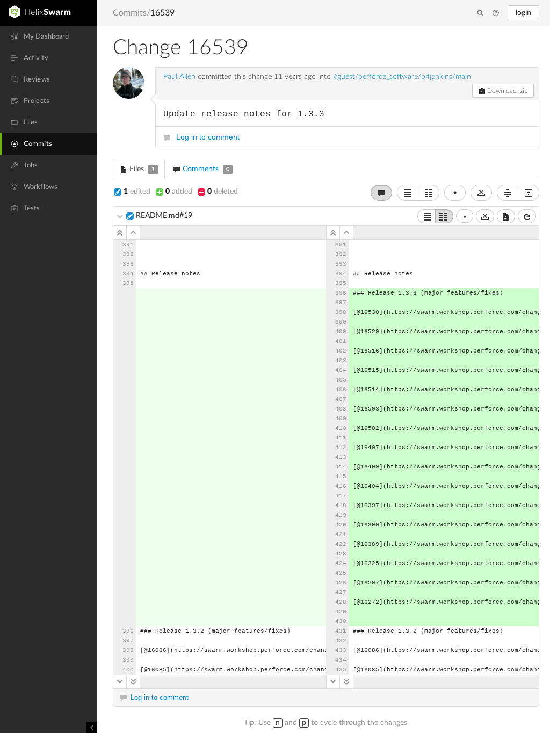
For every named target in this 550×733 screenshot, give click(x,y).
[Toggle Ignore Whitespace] (481, 193)
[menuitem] (48, 36)
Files (141, 169)
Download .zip (507, 90)
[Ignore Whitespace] (485, 216)
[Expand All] (528, 193)
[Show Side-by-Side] (444, 216)
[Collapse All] (507, 193)
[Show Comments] (381, 193)
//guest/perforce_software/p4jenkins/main (402, 76)
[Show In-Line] (426, 216)
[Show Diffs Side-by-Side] (428, 193)
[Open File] (527, 216)
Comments (204, 169)
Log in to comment (208, 137)
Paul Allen (179, 76)
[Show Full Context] (506, 216)
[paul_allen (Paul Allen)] (128, 83)
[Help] (496, 13)
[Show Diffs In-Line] (407, 193)
